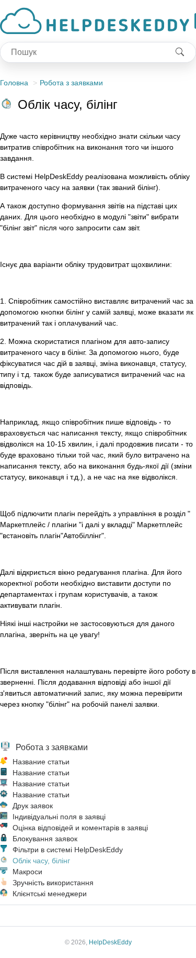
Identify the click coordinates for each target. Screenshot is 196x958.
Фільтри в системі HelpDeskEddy (68, 849)
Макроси (27, 871)
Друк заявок (33, 805)
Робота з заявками (71, 83)
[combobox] (82, 52)
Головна (14, 83)
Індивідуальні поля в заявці (59, 816)
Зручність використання (53, 882)
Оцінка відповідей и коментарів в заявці (80, 827)
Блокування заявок (45, 838)
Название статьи (41, 762)
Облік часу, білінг (41, 860)
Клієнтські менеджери (50, 893)
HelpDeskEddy (110, 942)
